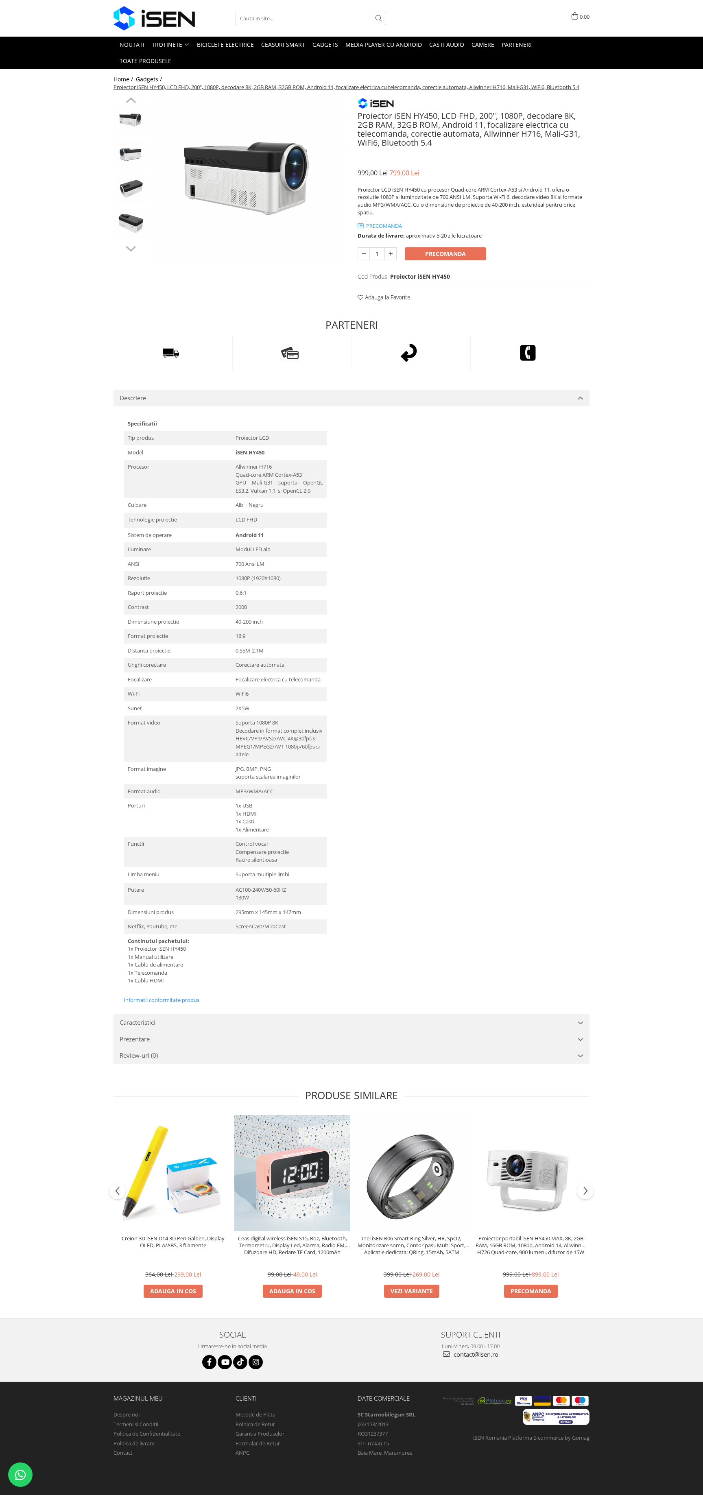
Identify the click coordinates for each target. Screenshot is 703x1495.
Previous (131, 101)
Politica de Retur (255, 1424)
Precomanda (445, 254)
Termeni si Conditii (136, 1424)
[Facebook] (209, 1362)
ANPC (242, 1452)
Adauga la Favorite (386, 297)
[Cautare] (378, 18)
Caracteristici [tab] (137, 1022)
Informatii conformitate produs (161, 1000)
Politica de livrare (134, 1443)
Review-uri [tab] (139, 1055)
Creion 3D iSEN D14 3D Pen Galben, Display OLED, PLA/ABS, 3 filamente (173, 1242)
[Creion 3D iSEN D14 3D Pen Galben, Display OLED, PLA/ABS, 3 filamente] (173, 1173)
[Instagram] (256, 1362)
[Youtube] (225, 1362)
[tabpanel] (248, 180)
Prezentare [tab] (135, 1039)
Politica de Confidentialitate (147, 1433)
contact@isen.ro (475, 1354)
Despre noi (127, 1414)
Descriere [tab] (133, 398)
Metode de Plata (255, 1414)
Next (131, 248)
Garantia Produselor (260, 1433)
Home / (124, 79)
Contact (123, 1452)
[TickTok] (240, 1362)
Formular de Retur (258, 1443)
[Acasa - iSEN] (154, 18)
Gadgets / (150, 79)
